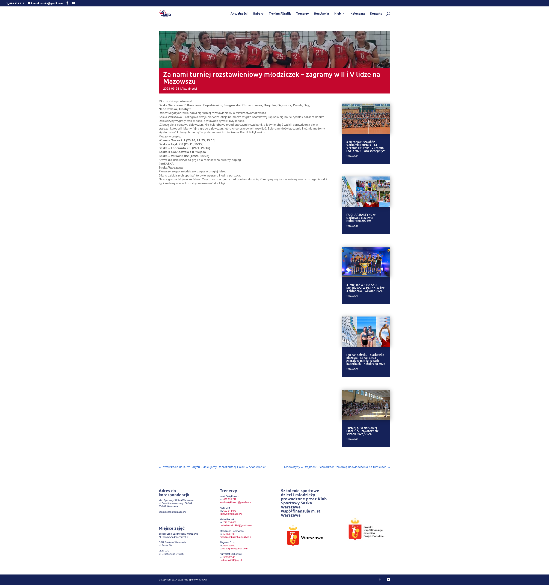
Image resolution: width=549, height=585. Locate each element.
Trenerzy (302, 13)
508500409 (229, 534)
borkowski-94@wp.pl (231, 560)
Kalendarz (357, 13)
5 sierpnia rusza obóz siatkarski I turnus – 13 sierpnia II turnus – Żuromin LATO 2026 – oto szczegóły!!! (366, 146)
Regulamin (321, 13)
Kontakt (376, 13)
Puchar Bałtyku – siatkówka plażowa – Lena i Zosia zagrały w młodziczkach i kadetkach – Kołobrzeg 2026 (365, 359)
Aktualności (239, 13)
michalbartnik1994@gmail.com (236, 525)
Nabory (258, 13)
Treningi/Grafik (280, 13)
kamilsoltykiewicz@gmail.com (235, 502)
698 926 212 (229, 499)
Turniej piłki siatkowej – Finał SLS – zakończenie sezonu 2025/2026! (362, 431)
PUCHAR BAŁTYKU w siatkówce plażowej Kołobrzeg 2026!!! (361, 218)
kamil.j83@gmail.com (231, 514)
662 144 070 (229, 511)
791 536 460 (229, 522)
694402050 (229, 545)
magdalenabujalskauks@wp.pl (235, 537)
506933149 (229, 557)
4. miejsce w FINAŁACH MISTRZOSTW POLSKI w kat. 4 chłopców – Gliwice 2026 (365, 288)
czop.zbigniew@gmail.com (233, 548)
